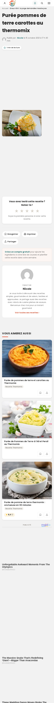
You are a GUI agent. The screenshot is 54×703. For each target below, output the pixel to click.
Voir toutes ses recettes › (27, 312)
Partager (11, 241)
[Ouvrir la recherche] (42, 3)
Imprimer (31, 234)
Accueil (5, 8)
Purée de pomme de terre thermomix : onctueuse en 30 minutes (24, 504)
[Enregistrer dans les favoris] (40, 393)
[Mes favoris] (35, 3)
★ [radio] (16, 210)
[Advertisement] (27, 80)
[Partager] (47, 393)
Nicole (20, 38)
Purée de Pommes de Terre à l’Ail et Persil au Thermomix (26, 443)
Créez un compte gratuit (17, 252)
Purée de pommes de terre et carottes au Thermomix (26, 382)
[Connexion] (4, 3)
